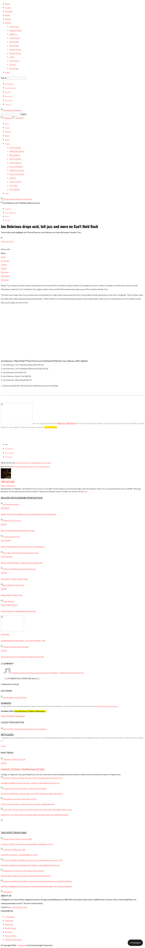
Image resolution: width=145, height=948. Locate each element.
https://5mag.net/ (8, 485)
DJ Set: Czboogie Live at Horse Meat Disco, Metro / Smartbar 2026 (27, 804)
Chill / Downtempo (10, 212)
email (85, 491)
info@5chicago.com (19, 907)
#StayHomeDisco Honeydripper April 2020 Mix (18, 611)
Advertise (8, 92)
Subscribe (9, 920)
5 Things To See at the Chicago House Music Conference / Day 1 (27, 844)
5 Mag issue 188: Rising (65, 423)
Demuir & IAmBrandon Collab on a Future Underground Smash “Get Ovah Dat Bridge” (36, 886)
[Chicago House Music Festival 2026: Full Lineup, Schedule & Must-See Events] (23, 788)
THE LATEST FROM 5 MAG (14, 832)
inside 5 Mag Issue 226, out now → (106, 706)
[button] (135, 943)
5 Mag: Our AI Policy (13, 939)
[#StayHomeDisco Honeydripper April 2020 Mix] (7, 601)
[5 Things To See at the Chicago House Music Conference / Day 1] (16, 839)
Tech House (14, 61)
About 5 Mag (8, 96)
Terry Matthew (7, 241)
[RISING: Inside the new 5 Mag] (13, 585)
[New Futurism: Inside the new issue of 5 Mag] (11, 520)
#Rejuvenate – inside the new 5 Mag (14, 579)
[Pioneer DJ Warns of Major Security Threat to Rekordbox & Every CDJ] (31, 778)
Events (8, 19)
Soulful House (15, 53)
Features (9, 11)
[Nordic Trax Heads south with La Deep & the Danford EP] (10, 537)
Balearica (13, 34)
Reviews (7, 220)
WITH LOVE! (7, 734)
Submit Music (9, 100)
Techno (12, 64)
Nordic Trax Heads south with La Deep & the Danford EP (23, 547)
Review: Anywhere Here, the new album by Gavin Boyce (21, 563)
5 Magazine (10, 917)
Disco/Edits (14, 42)
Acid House (14, 26)
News (7, 4)
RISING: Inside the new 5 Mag (11, 595)
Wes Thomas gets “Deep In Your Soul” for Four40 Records (30, 467)
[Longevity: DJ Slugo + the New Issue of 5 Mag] (13, 759)
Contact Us (8, 104)
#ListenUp (6, 540)
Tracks (8, 7)
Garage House (15, 49)
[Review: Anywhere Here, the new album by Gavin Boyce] (20, 553)
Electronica (14, 45)
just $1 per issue (51, 427)
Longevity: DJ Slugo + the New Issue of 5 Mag (23, 769)
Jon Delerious (9, 448)
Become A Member (10, 88)
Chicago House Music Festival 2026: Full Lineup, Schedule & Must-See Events (32, 794)
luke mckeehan (9, 452)
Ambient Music (15, 30)
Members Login (9, 84)
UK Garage (13, 68)
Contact (8, 932)
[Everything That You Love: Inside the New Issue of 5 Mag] (15, 647)
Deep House (14, 38)
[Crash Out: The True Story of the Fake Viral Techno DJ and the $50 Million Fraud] (36, 809)
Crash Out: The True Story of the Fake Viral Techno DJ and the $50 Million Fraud (34, 815)
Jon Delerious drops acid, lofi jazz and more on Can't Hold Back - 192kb (37, 673)
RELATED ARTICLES (10, 497)
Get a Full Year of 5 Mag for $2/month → (30, 711)
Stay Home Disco (9, 605)
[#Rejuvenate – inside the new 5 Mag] (18, 569)
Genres (8, 23)
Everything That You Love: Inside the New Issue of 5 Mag (22, 657)
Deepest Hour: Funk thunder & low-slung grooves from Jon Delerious (28, 514)
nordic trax (8, 457)
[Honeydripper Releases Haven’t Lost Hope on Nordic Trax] (12, 630)
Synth (11, 57)
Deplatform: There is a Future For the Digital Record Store (26, 876)
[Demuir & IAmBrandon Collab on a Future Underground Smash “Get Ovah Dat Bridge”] (36, 881)
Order (3, 746)
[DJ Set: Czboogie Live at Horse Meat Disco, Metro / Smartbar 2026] (18, 799)
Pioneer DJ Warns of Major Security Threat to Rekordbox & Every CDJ (30, 783)
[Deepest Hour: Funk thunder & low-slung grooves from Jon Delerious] (10, 504)
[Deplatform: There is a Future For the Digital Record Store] (22, 871)
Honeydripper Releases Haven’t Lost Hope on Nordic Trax (23, 641)
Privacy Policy (11, 936)
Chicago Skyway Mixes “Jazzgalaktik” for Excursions (33, 463)
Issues (4, 524)
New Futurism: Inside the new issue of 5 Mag (18, 530)
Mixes (7, 15)
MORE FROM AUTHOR (31, 497)
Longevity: (6, 702)
